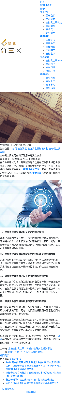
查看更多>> (15, 358)
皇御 (42, 8)
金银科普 (50, 88)
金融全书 (50, 81)
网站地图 (31, 392)
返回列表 (4, 355)
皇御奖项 (50, 39)
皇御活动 (50, 43)
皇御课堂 (44, 74)
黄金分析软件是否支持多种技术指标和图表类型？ (31, 379)
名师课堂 (50, 32)
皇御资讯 (44, 36)
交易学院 (50, 84)
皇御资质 (50, 19)
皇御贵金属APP (54, 60)
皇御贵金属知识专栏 (38, 148)
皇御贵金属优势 (54, 22)
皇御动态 (50, 46)
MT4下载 (50, 67)
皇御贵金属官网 (31, 169)
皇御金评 (50, 53)
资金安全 (50, 29)
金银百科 (50, 77)
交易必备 (44, 57)
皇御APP (50, 64)
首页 (42, 1)
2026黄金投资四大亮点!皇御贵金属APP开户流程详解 (33, 362)
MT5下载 (50, 70)
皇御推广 (50, 50)
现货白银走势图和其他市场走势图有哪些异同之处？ (32, 383)
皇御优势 (50, 25)
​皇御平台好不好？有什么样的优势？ (25, 351)
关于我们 (50, 15)
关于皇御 (44, 12)
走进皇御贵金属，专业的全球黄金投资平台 (30, 348)
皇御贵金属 (46, 5)
